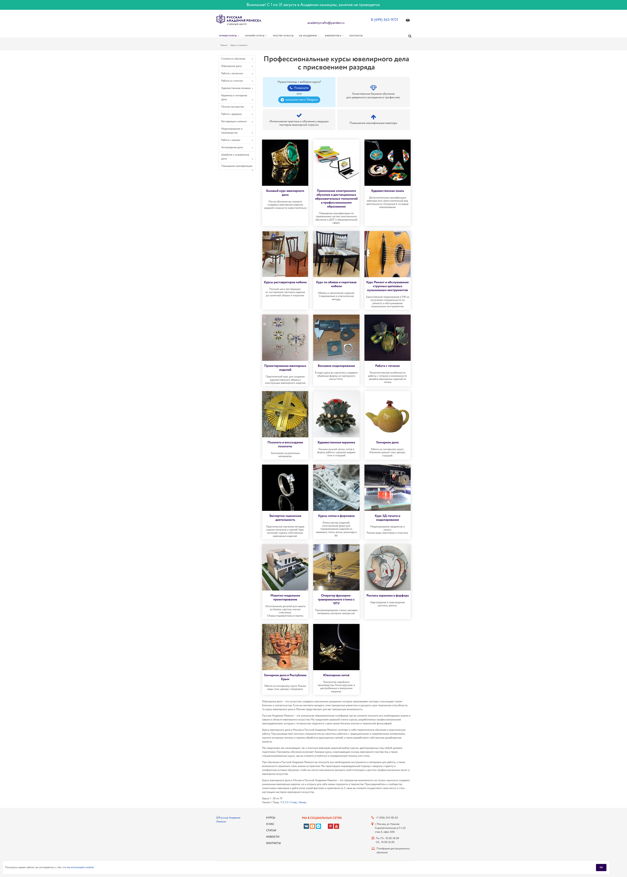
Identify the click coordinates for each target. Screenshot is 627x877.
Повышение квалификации (236, 166)
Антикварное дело (232, 147)
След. (294, 802)
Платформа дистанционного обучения (393, 850)
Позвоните (301, 88)
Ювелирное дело (231, 66)
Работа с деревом (231, 114)
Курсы (270, 818)
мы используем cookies (80, 867)
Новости (272, 837)
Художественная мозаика (235, 88)
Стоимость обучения (233, 59)
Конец (302, 802)
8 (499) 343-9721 (384, 20)
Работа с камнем (230, 140)
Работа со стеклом (232, 81)
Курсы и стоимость (238, 45)
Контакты (272, 843)
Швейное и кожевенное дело (235, 157)
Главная (223, 45)
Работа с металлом (232, 73)
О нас (270, 824)
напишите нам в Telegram (302, 100)
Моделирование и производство (231, 131)
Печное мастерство (232, 107)
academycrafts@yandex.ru (326, 23)
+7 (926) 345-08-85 (387, 818)
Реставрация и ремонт (234, 121)
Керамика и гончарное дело (234, 97)
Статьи (271, 830)
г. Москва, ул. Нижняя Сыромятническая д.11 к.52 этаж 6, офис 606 (390, 828)
